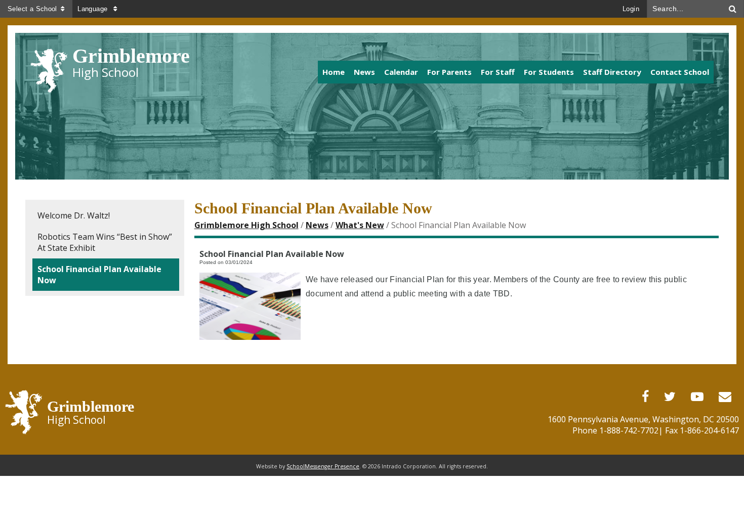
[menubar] (472, 72)
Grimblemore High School (246, 225)
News (317, 225)
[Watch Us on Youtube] (697, 396)
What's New (360, 225)
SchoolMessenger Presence (322, 466)
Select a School (32, 9)
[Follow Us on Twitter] (670, 396)
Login (631, 9)
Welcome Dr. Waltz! (73, 215)
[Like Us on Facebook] (645, 396)
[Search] (732, 9)
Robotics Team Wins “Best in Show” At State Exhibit (104, 242)
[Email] (725, 396)
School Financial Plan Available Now (99, 275)
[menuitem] (333, 72)
